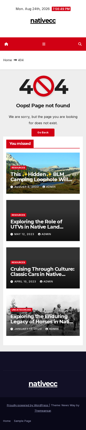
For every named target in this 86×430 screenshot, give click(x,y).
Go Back (43, 132)
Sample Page (22, 420)
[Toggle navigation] (43, 44)
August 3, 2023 (27, 186)
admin (51, 186)
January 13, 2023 (28, 328)
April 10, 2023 (25, 281)
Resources (18, 167)
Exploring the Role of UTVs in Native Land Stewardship (36, 227)
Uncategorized (21, 310)
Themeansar (42, 410)
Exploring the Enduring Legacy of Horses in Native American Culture (42, 321)
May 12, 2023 (24, 234)
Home (7, 60)
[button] (80, 44)
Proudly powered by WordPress (28, 405)
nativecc (43, 20)
